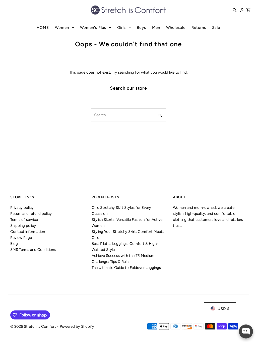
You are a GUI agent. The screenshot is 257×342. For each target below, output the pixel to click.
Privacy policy (22, 207)
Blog (14, 243)
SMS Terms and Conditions (33, 249)
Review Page (21, 237)
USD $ (223, 308)
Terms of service (24, 219)
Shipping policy (23, 225)
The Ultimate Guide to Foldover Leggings (126, 267)
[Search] (234, 10)
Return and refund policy (31, 213)
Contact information (27, 231)
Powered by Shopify (77, 326)
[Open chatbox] (246, 331)
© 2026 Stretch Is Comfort (33, 326)
